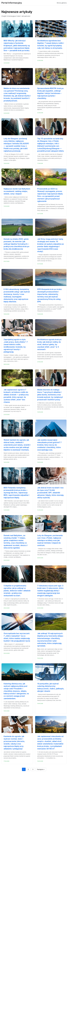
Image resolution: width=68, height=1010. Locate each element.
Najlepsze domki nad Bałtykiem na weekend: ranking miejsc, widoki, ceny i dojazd (17, 191)
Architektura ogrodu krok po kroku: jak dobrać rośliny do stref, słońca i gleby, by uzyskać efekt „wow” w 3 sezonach (49, 344)
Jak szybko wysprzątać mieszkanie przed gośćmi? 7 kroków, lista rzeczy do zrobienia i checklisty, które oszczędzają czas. (49, 445)
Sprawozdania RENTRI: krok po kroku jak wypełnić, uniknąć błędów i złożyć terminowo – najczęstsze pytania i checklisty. (50, 93)
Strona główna (62, 3)
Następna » (41, 769)
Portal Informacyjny (11, 3)
